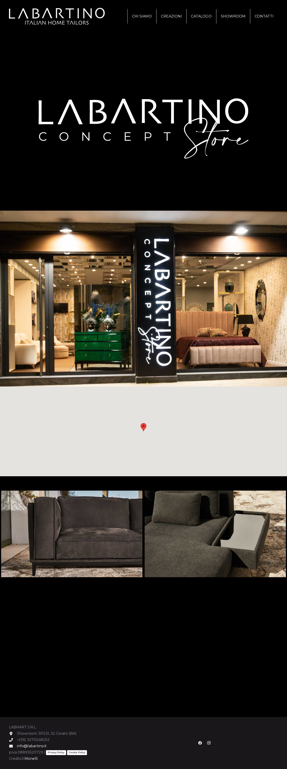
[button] (184, 16)
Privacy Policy (56, 752)
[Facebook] (200, 742)
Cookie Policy (77, 752)
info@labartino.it (32, 746)
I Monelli (30, 758)
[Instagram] (208, 742)
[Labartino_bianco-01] (57, 16)
